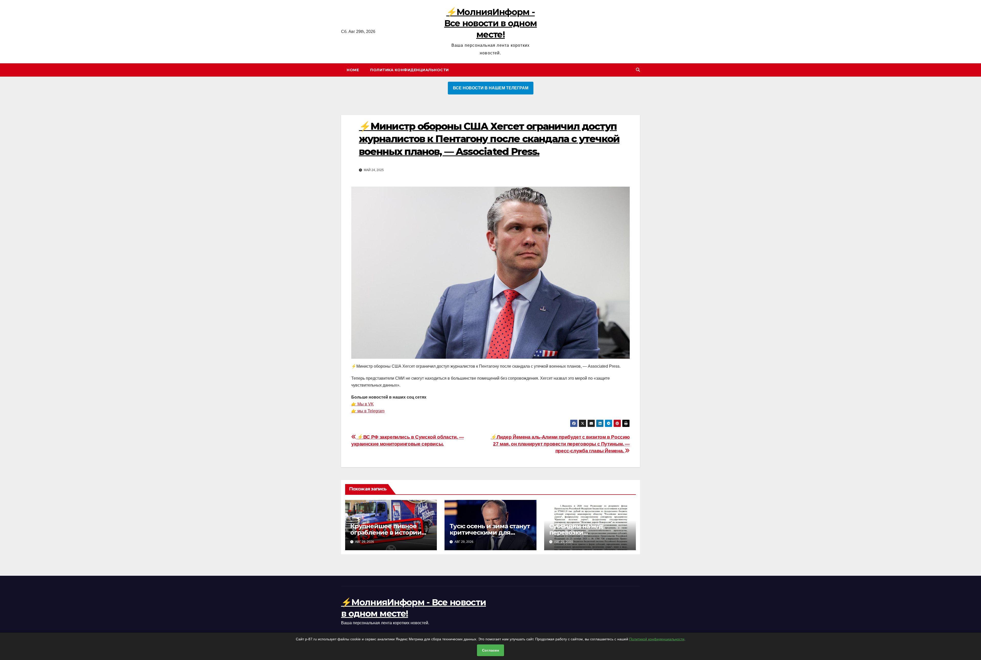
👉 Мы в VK (362, 404)
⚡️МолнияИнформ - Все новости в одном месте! (490, 23)
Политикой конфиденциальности (656, 639)
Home (353, 70)
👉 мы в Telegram (367, 411)
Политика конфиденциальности (409, 70)
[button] (638, 70)
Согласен (490, 650)
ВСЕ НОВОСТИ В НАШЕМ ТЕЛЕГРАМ (490, 88)
